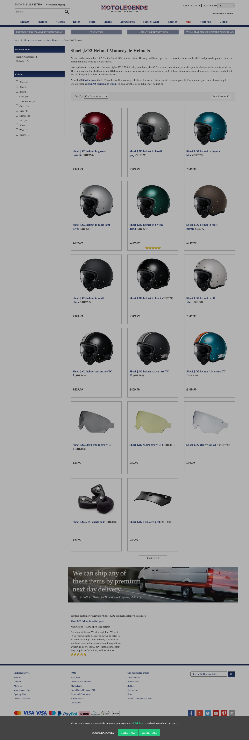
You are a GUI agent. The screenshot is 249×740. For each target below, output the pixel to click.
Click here (138, 723)
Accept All (149, 732)
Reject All (128, 732)
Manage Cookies (103, 732)
